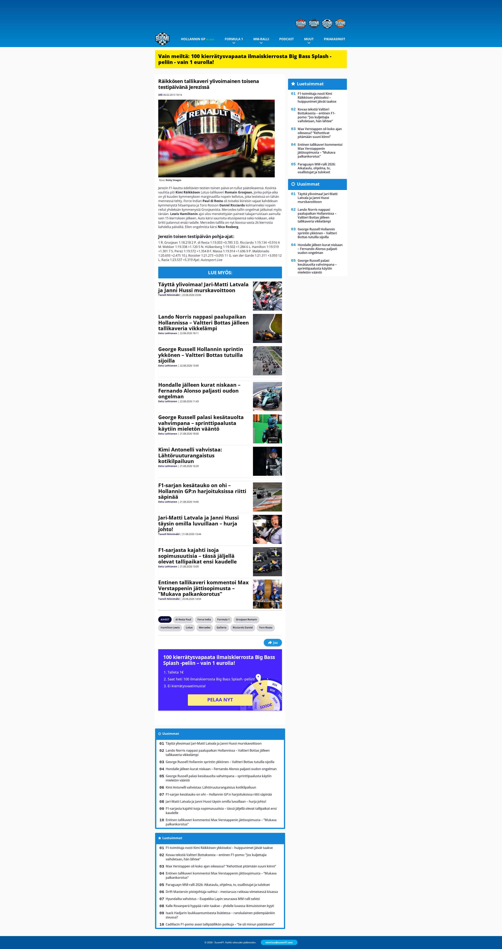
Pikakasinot (334, 39)
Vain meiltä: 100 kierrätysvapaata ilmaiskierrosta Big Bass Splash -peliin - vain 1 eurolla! (244, 59)
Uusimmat (170, 733)
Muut (309, 39)
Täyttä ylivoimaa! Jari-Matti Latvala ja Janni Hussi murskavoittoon (203, 287)
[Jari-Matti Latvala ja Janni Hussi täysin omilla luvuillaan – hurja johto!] (267, 529)
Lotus (189, 627)
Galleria (221, 627)
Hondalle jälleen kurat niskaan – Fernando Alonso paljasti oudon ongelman (199, 390)
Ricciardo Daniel (243, 627)
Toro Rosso (265, 627)
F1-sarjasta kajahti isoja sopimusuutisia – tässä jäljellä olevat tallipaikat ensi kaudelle (197, 555)
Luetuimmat (172, 838)
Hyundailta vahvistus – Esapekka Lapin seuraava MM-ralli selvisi (213, 899)
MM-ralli (261, 39)
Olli (160, 95)
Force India (204, 619)
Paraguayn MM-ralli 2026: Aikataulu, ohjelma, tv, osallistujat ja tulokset (218, 884)
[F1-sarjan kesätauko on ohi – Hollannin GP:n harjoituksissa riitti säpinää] (267, 496)
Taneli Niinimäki (169, 295)
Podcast (286, 39)
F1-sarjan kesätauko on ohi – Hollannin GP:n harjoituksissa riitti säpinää (202, 491)
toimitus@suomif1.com (279, 942)
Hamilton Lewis (170, 627)
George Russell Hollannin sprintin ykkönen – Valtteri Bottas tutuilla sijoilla (200, 355)
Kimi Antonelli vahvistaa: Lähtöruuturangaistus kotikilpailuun (190, 455)
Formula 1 (234, 39)
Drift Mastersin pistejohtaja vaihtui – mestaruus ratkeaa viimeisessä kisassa (222, 892)
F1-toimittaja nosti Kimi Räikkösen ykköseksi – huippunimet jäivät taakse (219, 848)
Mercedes (204, 627)
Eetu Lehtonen (167, 333)
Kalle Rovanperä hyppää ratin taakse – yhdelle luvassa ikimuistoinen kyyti (220, 906)
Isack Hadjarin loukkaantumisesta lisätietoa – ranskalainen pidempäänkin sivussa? (220, 915)
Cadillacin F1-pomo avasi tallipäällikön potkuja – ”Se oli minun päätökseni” (220, 924)
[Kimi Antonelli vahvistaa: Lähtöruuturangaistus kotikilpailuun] (267, 461)
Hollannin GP (197, 39)
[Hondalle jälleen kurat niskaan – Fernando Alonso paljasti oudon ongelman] (267, 396)
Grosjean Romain (246, 619)
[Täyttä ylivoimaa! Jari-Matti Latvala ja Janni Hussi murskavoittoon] (267, 296)
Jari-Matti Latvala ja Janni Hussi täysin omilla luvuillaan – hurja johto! (198, 523)
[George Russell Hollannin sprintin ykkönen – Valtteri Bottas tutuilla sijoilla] (267, 360)
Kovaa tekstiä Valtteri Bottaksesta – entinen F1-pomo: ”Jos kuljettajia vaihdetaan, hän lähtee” (216, 857)
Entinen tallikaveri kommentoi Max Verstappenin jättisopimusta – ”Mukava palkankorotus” (203, 588)
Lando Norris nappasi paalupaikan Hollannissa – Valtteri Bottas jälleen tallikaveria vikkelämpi (203, 322)
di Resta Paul (183, 619)
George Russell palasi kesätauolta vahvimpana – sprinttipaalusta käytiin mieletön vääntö (201, 423)
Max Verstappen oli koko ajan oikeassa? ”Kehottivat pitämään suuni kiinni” (221, 866)
